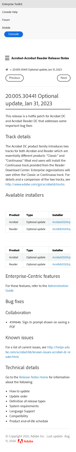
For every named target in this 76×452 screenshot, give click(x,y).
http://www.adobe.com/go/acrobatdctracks (34, 184)
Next (64, 77)
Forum (6, 19)
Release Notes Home (33, 377)
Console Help (10, 12)
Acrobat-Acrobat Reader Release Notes (40, 58)
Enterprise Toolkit (12, 4)
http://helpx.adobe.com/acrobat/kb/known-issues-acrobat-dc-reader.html (38, 352)
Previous (14, 77)
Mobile (6, 27)
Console (13, 34)
